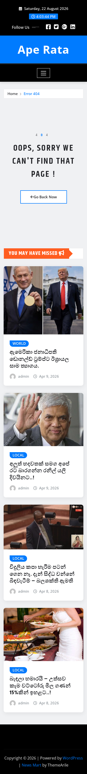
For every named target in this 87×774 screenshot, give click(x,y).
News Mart (31, 765)
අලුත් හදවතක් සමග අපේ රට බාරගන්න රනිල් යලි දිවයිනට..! (40, 471)
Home (12, 93)
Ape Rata (43, 49)
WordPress (73, 758)
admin (23, 376)
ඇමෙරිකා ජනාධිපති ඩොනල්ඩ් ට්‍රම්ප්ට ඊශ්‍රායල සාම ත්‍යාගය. (39, 359)
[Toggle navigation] (43, 73)
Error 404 (32, 93)
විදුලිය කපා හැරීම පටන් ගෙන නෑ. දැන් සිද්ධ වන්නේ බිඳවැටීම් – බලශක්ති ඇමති (42, 574)
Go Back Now (45, 196)
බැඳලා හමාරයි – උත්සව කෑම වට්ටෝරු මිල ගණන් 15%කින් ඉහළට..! (40, 686)
